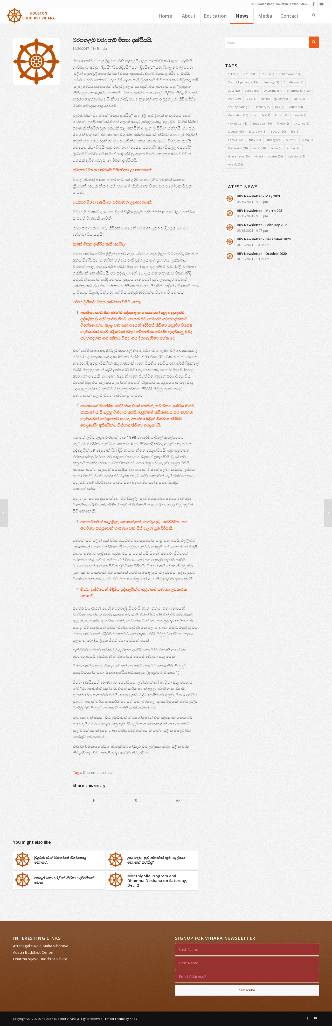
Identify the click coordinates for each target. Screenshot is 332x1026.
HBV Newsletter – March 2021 (260, 210)
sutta (307, 140)
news (299, 115)
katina (296, 107)
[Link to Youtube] (321, 4)
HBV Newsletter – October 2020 (262, 253)
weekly (235, 164)
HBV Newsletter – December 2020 (263, 239)
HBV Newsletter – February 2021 (262, 224)
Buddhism (293, 82)
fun (265, 98)
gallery (281, 98)
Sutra (291, 140)
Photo (282, 123)
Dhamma (91, 772)
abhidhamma (290, 74)
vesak (276, 148)
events (234, 98)
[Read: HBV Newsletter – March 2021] (229, 213)
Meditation (237, 115)
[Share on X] (136, 800)
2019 (268, 74)
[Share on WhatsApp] (178, 800)
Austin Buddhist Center (33, 952)
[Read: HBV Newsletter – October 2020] (229, 256)
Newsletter (237, 123)
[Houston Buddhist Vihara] (31, 16)
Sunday (273, 140)
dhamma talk (298, 90)
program (235, 131)
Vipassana (296, 156)
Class (233, 90)
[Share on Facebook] (94, 800)
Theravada (237, 148)
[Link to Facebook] (313, 4)
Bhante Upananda (242, 82)
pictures (301, 123)
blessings (270, 82)
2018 (250, 74)
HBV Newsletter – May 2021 (258, 196)
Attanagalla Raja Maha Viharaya (40, 945)
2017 (233, 74)
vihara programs (268, 156)
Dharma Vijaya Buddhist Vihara (40, 958)
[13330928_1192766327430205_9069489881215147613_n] (36, 61)
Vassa (259, 148)
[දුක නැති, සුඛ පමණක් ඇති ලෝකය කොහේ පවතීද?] (328, 513)
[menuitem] (165, 16)
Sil (294, 131)
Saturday (257, 131)
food (251, 98)
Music (281, 115)
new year (262, 123)
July (279, 107)
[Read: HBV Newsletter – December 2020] (229, 241)
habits (299, 98)
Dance (252, 90)
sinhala (106, 772)
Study (254, 140)
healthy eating (239, 107)
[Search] (313, 16)
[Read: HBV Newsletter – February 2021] (229, 227)
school (278, 131)
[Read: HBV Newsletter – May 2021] (229, 198)
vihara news (238, 156)
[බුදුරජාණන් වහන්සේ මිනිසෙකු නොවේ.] (4, 513)
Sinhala (101, 48)
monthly (261, 115)
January (263, 107)
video (293, 148)
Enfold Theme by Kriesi (121, 1019)
